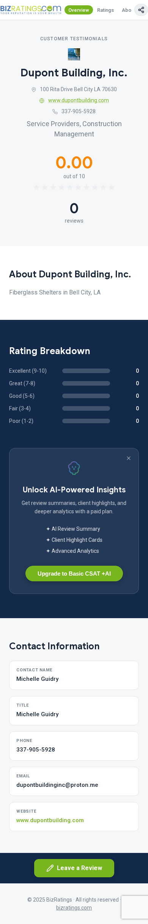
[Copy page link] (141, 10)
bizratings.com (74, 908)
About (128, 10)
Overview (78, 10)
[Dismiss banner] (128, 458)
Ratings (105, 10)
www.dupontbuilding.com (78, 100)
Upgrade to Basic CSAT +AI (74, 573)
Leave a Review (79, 868)
